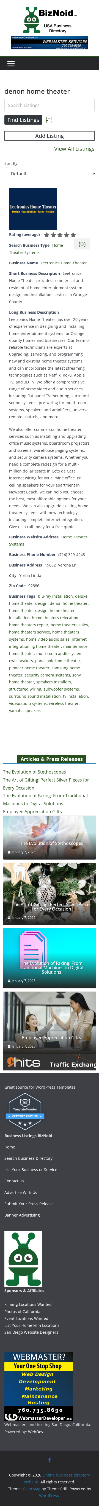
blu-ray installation (55, 596)
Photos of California (22, 1311)
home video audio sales (48, 639)
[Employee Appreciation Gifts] (49, 1023)
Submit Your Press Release (29, 1203)
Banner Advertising (22, 1215)
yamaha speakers (25, 710)
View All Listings (74, 148)
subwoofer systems (61, 689)
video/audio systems (28, 703)
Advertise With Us (20, 1192)
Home (9, 1147)
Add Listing (49, 135)
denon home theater (69, 603)
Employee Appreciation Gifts (32, 812)
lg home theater (46, 646)
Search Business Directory (28, 1158)
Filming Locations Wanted (28, 1304)
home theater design (28, 610)
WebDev (35, 1431)
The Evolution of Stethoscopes (34, 772)
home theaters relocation (55, 617)
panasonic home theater (57, 660)
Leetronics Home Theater (64, 262)
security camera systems (47, 675)
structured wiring (25, 689)
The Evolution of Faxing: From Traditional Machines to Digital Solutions (51, 967)
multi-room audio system (59, 653)
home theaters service (29, 632)
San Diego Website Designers (31, 1332)
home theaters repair (28, 624)
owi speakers (21, 660)
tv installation (75, 696)
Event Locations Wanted (26, 1318)
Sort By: (11, 163)
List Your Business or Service (30, 1169)
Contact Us (14, 1180)
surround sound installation (35, 696)
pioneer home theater (29, 667)
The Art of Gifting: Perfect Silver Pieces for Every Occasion (52, 906)
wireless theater (64, 703)
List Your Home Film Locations (31, 1325)
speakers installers (53, 681)
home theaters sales (69, 624)
